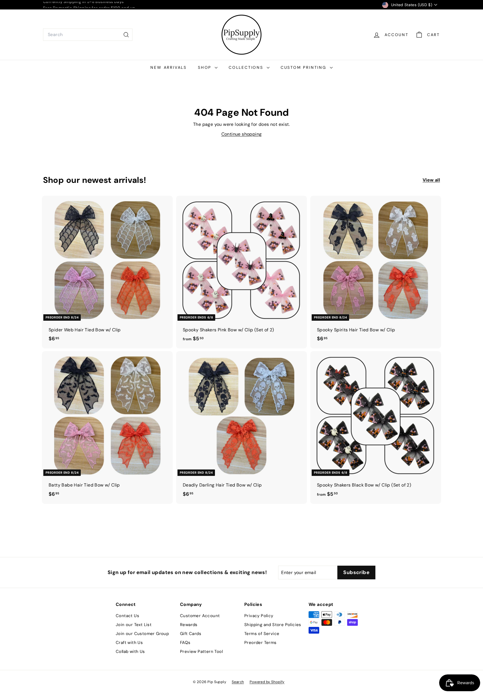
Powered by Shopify (267, 681)
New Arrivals (168, 67)
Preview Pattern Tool (201, 651)
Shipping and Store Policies (272, 624)
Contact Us (127, 616)
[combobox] (87, 35)
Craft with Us (129, 642)
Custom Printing (304, 67)
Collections (247, 67)
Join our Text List (133, 624)
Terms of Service (261, 633)
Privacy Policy (258, 616)
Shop (205, 67)
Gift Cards (190, 633)
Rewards (189, 624)
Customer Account (200, 616)
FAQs (185, 642)
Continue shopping (241, 134)
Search (238, 681)
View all (431, 180)
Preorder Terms (260, 642)
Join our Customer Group (142, 633)
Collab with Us (130, 651)
